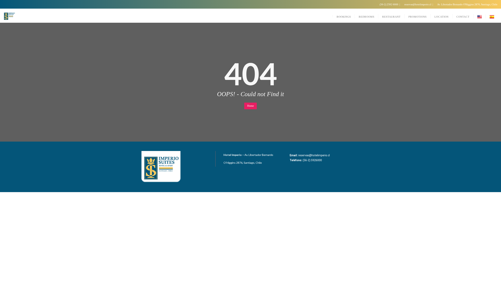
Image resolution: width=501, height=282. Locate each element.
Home (250, 105)
